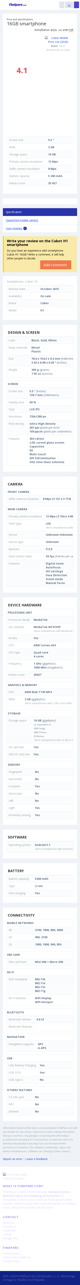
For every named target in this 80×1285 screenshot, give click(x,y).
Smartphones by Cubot (58, 49)
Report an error (12, 1159)
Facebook (9, 1230)
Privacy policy (11, 1253)
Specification (14, 212)
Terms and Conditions (17, 1257)
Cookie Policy (11, 1261)
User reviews (16, 228)
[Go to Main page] (40, 1175)
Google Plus (10, 1238)
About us (8, 1222)
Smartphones (15, 281)
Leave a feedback (36, 1159)
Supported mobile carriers (22, 220)
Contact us (10, 1226)
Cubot (62, 45)
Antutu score (17, 183)
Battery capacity (19, 176)
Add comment (55, 264)
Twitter (7, 1234)
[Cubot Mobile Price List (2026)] (58, 40)
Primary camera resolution (26, 161)
